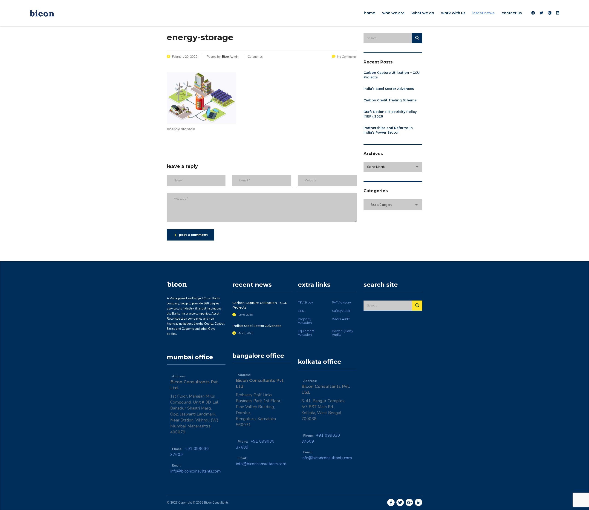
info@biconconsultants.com (195, 471)
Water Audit (341, 319)
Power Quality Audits (342, 332)
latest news (483, 13)
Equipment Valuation (306, 332)
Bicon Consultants (216, 503)
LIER (301, 310)
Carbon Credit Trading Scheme (390, 100)
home (369, 13)
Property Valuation (305, 320)
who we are (393, 13)
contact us (512, 13)
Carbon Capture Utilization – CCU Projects (392, 75)
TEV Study (305, 302)
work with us (453, 13)
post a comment (193, 235)
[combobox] (393, 167)
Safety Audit (341, 310)
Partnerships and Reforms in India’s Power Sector (388, 130)
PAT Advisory (341, 302)
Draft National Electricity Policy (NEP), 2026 (390, 114)
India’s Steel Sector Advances (389, 89)
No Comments (347, 57)
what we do (423, 13)
